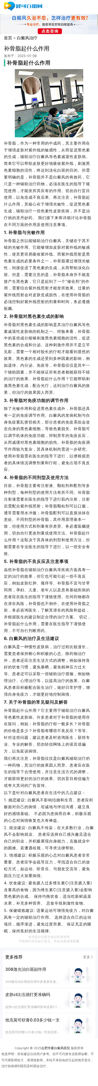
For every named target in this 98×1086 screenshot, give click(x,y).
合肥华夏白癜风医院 (55, 1048)
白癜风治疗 (27, 37)
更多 (86, 957)
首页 (8, 37)
